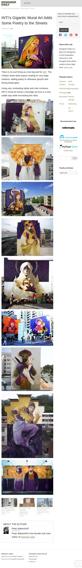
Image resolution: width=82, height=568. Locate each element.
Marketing (72, 104)
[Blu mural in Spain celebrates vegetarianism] (27, 502)
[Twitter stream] (65, 35)
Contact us (32, 561)
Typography (73, 88)
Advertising (64, 88)
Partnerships (24, 8)
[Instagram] (76, 35)
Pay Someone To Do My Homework (68, 141)
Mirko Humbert (17, 556)
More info (68, 67)
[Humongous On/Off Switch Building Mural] (9, 502)
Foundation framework (17, 559)
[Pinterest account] (71, 35)
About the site (33, 556)
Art (12, 28)
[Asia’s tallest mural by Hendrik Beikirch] (45, 502)
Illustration (63, 97)
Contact (32, 8)
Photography (64, 93)
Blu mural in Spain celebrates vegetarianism (25, 510)
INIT (45, 72)
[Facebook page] (60, 35)
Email (61, 22)
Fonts (61, 104)
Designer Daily (28, 537)
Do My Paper (68, 150)
